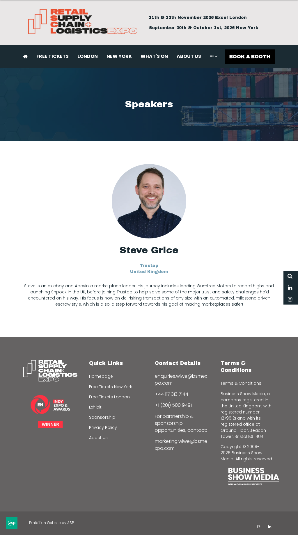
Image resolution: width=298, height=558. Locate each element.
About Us (189, 56)
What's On (154, 56)
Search (290, 276)
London (87, 56)
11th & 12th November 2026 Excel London (198, 17)
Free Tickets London (109, 397)
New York (119, 56)
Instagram (290, 299)
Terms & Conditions (241, 383)
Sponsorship (102, 417)
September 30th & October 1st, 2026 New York (203, 28)
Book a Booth (249, 56)
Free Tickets (52, 56)
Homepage (101, 376)
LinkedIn (290, 288)
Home (25, 56)
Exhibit (95, 407)
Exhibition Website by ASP (51, 522)
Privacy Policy (103, 427)
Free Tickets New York (110, 387)
